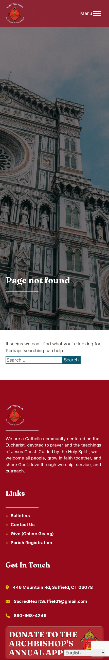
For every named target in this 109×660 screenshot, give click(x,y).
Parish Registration (31, 542)
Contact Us (23, 524)
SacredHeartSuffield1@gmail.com (50, 601)
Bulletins (20, 515)
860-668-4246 (30, 615)
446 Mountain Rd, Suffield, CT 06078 (53, 587)
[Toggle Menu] (97, 13)
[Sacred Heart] (15, 13)
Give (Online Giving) (32, 533)
